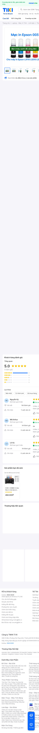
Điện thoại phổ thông (11, 702)
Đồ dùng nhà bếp (7, 728)
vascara (4, 652)
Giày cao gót (33, 695)
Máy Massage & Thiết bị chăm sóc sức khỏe (14, 714)
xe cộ (31, 14)
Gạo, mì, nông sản (11, 687)
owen (35, 652)
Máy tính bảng (10, 703)
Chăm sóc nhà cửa (13, 694)
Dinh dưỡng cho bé (11, 671)
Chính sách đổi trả (7, 612)
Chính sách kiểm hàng (8, 609)
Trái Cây (4, 682)
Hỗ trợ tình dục (17, 720)
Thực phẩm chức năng (12, 711)
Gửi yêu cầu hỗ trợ (7, 602)
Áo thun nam (33, 679)
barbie (30, 652)
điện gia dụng (23, 14)
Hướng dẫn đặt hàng (8, 604)
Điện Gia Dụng (7, 725)
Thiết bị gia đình (18, 728)
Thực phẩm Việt (18, 684)
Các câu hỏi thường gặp (9, 599)
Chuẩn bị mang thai (12, 676)
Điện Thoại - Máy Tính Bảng (12, 698)
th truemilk (23, 652)
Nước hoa (9, 720)
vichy (21, 654)
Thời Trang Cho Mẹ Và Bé (10, 666)
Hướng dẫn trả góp (7, 615)
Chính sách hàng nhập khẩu (10, 617)
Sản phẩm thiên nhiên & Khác (13, 715)
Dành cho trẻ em (11, 691)
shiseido (4, 654)
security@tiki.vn (17, 622)
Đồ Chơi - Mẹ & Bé (8, 663)
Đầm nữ (36, 666)
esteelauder (15, 652)
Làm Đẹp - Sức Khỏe (9, 707)
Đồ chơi (21, 666)
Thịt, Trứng (11, 682)
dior (9, 652)
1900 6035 (10, 643)
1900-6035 (10, 595)
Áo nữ (30, 666)
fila (25, 654)
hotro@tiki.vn (18, 620)
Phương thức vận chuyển (9, 607)
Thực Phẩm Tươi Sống (10, 680)
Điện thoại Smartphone (9, 700)
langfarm (11, 654)
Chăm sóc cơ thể (11, 713)
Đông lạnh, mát (15, 685)
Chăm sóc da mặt (7, 710)
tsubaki (29, 654)
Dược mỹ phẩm (19, 722)
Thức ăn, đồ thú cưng (11, 692)
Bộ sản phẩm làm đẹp (13, 721)
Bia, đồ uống (8, 689)
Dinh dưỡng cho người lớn (13, 673)
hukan (17, 654)
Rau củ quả (8, 684)
